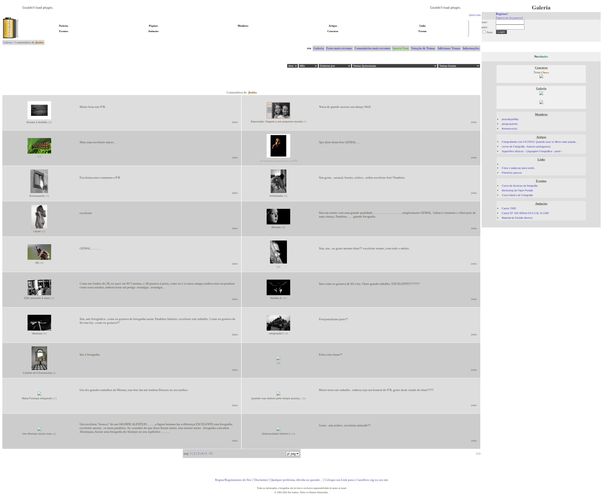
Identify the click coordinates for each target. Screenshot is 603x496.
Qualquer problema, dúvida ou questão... (296, 480)
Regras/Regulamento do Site (233, 480)
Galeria (7, 42)
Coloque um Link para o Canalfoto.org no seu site (356, 480)
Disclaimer (261, 480)
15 (210, 453)
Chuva (545, 72)
